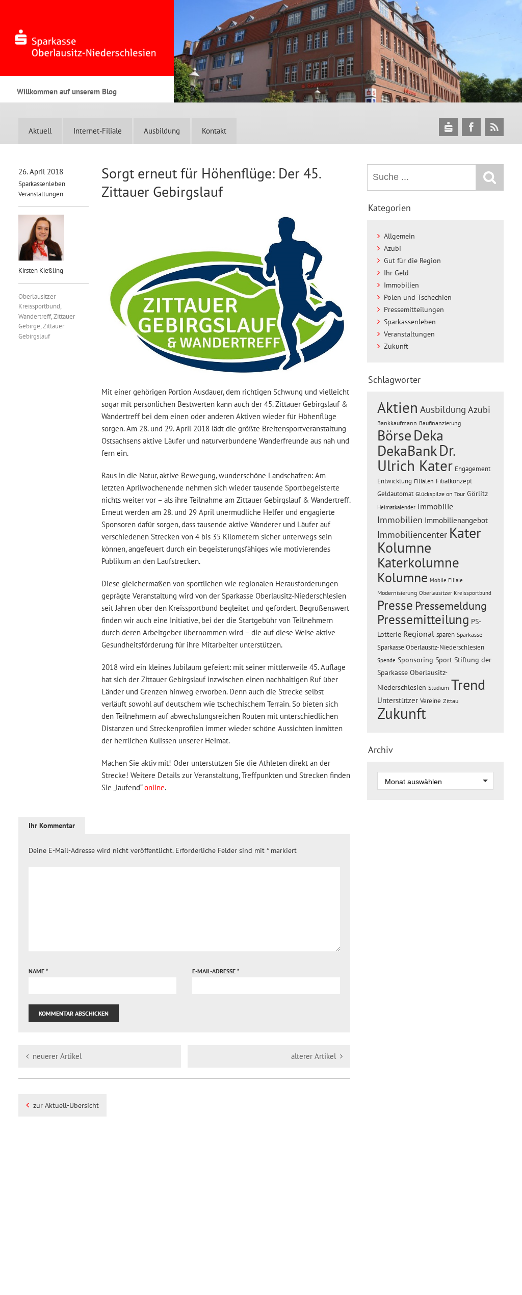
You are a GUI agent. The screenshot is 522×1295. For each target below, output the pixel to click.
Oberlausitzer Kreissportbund (455, 593)
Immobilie (435, 506)
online (154, 787)
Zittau (450, 701)
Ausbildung (162, 131)
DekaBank (407, 450)
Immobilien (401, 285)
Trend (468, 685)
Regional (418, 634)
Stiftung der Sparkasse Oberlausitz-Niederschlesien (434, 673)
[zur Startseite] (87, 38)
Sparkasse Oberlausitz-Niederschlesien (430, 647)
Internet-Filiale (97, 131)
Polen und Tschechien (418, 297)
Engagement (472, 468)
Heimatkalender (396, 507)
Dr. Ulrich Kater (416, 458)
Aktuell (40, 131)
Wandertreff (34, 316)
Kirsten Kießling (40, 270)
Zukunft (396, 346)
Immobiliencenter (412, 534)
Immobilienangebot (456, 520)
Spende (386, 660)
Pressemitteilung (423, 619)
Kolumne (402, 577)
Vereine (430, 700)
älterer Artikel (313, 1056)
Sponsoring (415, 659)
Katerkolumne (418, 562)
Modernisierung (397, 593)
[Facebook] (471, 127)
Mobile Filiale (446, 580)
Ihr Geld (396, 272)
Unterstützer (397, 700)
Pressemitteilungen (414, 309)
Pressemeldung (451, 605)
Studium (438, 687)
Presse (395, 605)
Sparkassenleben (41, 183)
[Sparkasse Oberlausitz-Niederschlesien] (448, 127)
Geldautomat (395, 493)
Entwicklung (394, 480)
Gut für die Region (412, 260)
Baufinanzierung (440, 423)
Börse (394, 435)
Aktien (397, 407)
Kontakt (214, 131)
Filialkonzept (454, 481)
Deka (428, 435)
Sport (443, 659)
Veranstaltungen (40, 194)
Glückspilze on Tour (440, 493)
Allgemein (399, 236)
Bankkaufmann (397, 423)
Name (38, 971)
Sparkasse (469, 634)
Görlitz (477, 493)
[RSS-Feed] (494, 127)
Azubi (392, 248)
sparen (445, 634)
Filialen (424, 481)
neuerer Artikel (57, 1056)
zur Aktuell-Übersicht (66, 1105)
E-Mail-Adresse (216, 971)
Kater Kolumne (429, 540)
